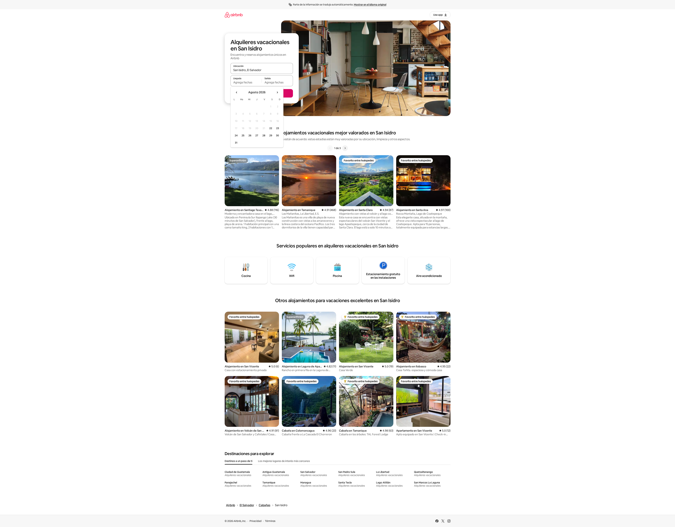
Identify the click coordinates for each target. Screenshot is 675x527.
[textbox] (246, 82)
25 (243, 135)
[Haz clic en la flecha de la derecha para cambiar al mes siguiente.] (277, 92)
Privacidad (256, 521)
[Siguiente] (345, 148)
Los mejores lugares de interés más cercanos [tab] (284, 461)
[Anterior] (330, 148)
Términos (270, 521)
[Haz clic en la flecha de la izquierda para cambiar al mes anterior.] (237, 92)
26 (249, 135)
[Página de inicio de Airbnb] (234, 14)
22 (270, 128)
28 (263, 135)
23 (277, 128)
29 (270, 135)
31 (236, 142)
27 (256, 135)
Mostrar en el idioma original (370, 4)
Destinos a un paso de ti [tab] (238, 461)
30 (277, 135)
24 (236, 135)
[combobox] (261, 70)
